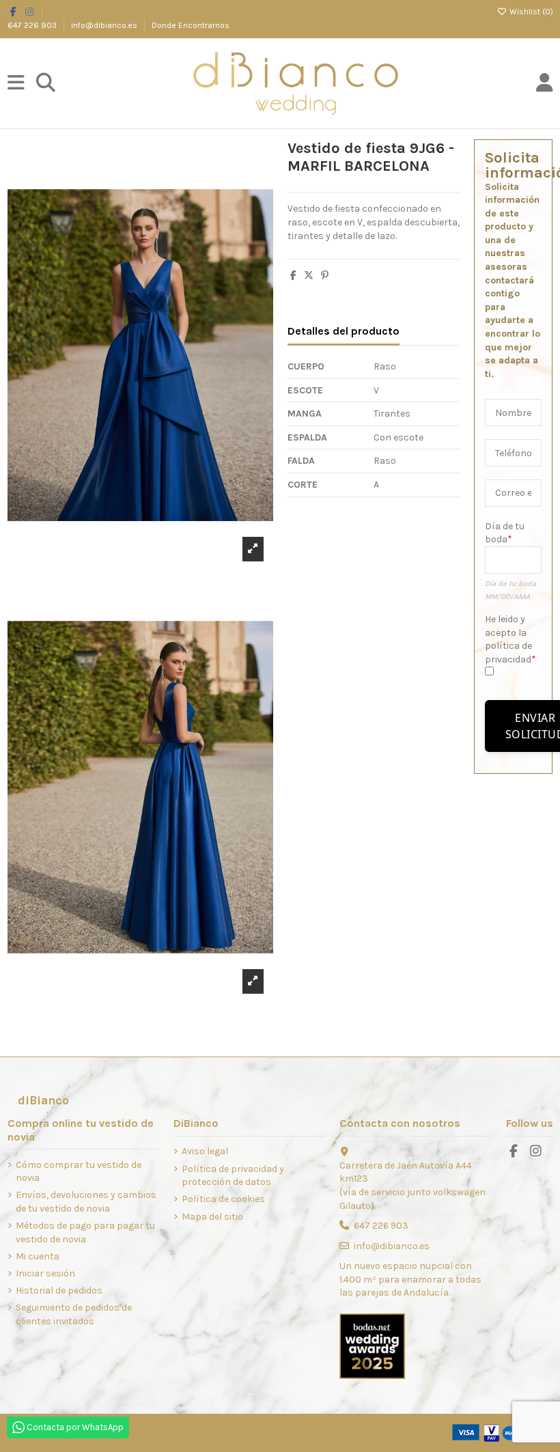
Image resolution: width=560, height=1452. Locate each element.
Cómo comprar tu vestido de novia (78, 1171)
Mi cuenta (37, 1256)
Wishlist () (530, 11)
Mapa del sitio (212, 1217)
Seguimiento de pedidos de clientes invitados (74, 1314)
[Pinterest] (324, 275)
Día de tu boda (504, 533)
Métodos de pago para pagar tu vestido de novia (85, 1232)
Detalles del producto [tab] (344, 330)
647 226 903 (33, 25)
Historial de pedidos (59, 1290)
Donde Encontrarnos (190, 25)
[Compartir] (293, 275)
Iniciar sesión (45, 1273)
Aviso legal (205, 1151)
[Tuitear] (308, 275)
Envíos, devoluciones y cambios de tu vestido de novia (86, 1201)
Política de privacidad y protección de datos (233, 1175)
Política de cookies (223, 1199)
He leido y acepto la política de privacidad (508, 639)
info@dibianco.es (105, 25)
